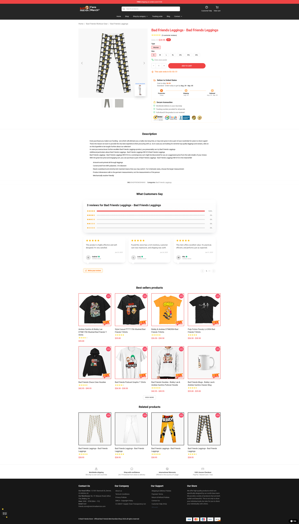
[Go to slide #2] (119, 103)
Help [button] (294, 521)
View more (149, 397)
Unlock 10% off (5, 513)
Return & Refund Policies (160, 497)
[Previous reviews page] (202, 271)
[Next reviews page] (214, 271)
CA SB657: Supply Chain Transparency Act (130, 504)
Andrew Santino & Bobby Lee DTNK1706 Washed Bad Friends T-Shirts (92, 332)
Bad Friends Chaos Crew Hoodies (92, 382)
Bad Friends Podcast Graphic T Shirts (130, 382)
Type (153, 44)
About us (118, 491)
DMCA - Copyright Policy (124, 501)
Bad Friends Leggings (119, 24)
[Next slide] (144, 63)
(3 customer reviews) (169, 35)
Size (153, 51)
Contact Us (156, 501)
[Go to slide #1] (107, 103)
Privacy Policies (121, 497)
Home (80, 24)
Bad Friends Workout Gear (97, 24)
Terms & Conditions (122, 494)
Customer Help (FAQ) (159, 504)
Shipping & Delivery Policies (161, 491)
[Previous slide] (82, 63)
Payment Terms (157, 494)
